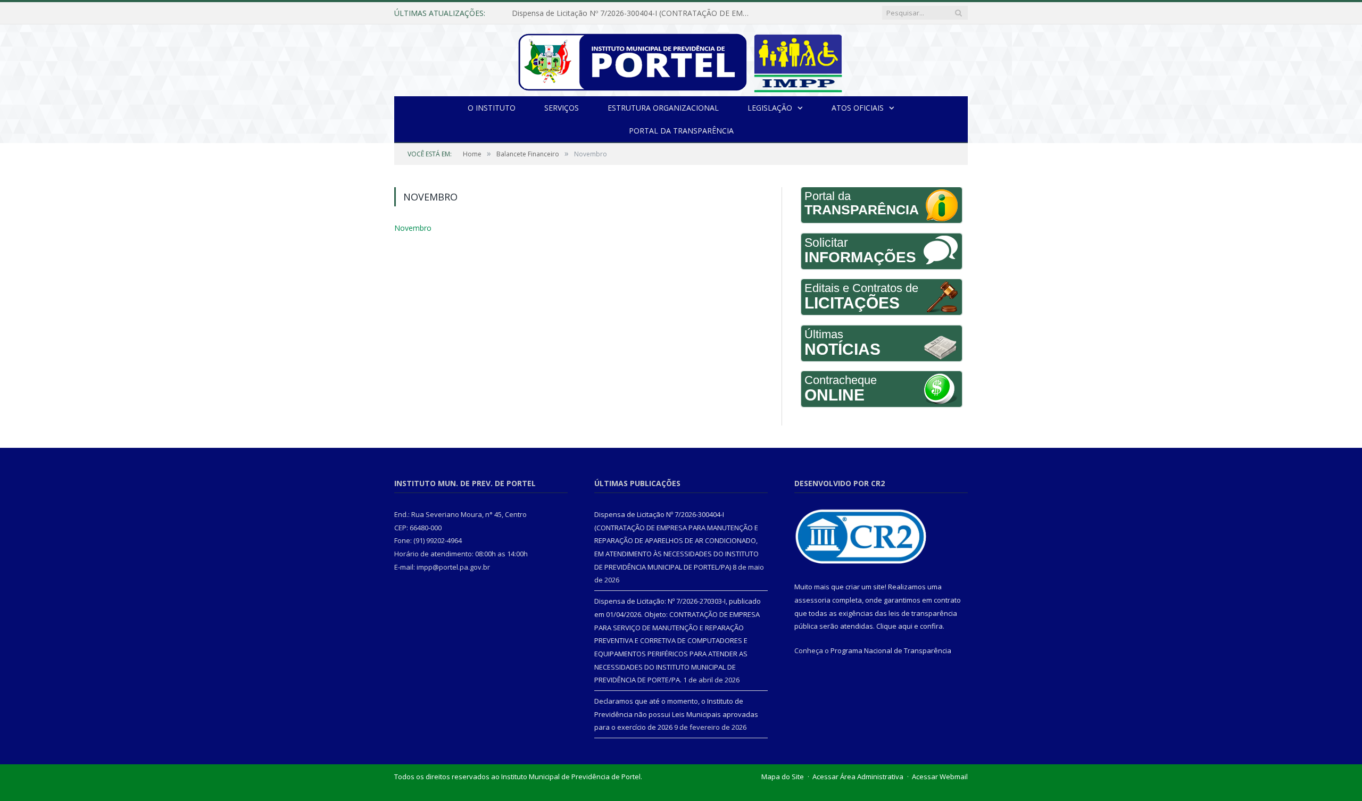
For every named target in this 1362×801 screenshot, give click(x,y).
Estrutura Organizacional (663, 108)
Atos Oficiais (858, 108)
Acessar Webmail (940, 776)
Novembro (411, 227)
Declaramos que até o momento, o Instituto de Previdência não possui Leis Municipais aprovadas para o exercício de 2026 (676, 714)
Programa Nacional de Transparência (891, 650)
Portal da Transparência (681, 131)
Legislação (770, 108)
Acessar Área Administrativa (857, 776)
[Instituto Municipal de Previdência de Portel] (681, 60)
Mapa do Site (782, 776)
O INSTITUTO (492, 108)
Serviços (561, 108)
